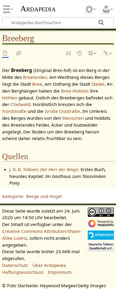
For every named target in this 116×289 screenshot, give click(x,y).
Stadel (97, 84)
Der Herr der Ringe (59, 169)
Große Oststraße (62, 111)
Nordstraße (14, 111)
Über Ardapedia (49, 265)
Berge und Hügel (44, 196)
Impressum (60, 272)
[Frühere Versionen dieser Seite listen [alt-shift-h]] (79, 53)
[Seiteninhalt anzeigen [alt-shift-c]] (5, 53)
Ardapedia (38, 8)
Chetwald (20, 104)
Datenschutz (15, 265)
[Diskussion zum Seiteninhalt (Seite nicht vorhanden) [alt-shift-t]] (18, 53)
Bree (37, 84)
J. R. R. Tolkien (23, 169)
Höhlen (9, 98)
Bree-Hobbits (75, 91)
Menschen (73, 118)
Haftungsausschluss (22, 272)
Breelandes (35, 77)
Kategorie (12, 196)
